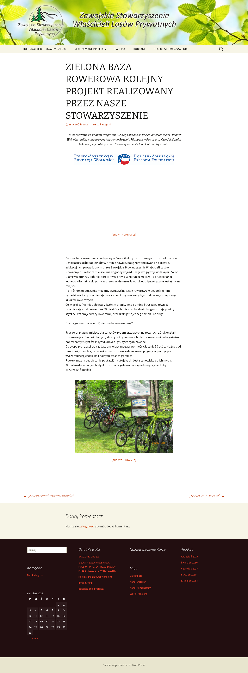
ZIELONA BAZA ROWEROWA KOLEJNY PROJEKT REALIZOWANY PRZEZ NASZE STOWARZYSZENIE (97, 566)
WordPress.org (138, 593)
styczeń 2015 (189, 574)
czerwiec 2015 (189, 568)
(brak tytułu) (85, 582)
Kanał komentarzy (140, 587)
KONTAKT (139, 49)
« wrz (35, 638)
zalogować (86, 526)
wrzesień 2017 (189, 556)
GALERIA (120, 49)
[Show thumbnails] (124, 234)
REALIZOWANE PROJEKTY (90, 49)
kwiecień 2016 (189, 562)
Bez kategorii (103, 124)
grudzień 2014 (189, 580)
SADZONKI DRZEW (88, 556)
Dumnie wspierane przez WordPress (124, 665)
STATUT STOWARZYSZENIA (170, 49)
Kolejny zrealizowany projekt (95, 576)
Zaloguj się (136, 575)
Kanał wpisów (138, 581)
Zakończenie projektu (91, 588)
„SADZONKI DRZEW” (207, 495)
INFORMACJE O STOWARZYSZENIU (44, 49)
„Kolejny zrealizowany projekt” (48, 495)
